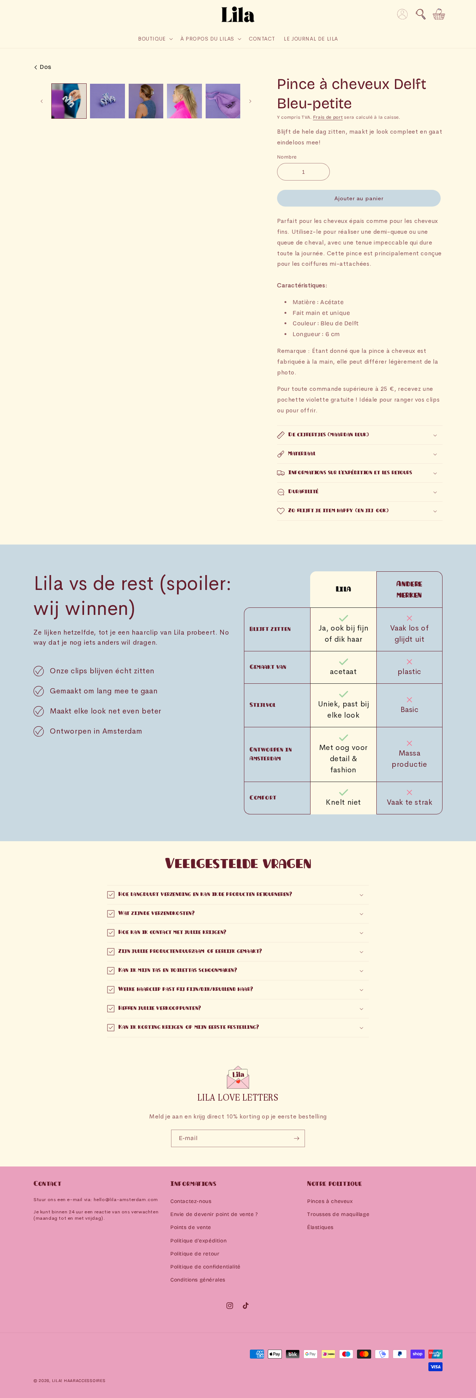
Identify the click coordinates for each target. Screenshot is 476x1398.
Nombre (286, 157)
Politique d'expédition (198, 1241)
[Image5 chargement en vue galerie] (223, 101)
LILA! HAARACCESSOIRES (79, 1380)
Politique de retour (194, 1254)
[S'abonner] (296, 1138)
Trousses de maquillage (338, 1214)
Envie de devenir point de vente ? (214, 1214)
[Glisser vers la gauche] (41, 101)
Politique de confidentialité (205, 1267)
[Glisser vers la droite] (250, 101)
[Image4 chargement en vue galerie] (184, 101)
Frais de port (328, 117)
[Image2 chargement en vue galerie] (107, 101)
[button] (420, 14)
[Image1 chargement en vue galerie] (69, 101)
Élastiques (320, 1227)
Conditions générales (197, 1280)
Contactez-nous (190, 1201)
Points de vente (190, 1227)
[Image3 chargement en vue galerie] (146, 101)
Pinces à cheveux (330, 1201)
